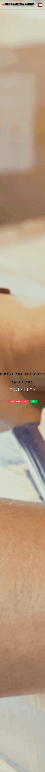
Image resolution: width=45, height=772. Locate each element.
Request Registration (18, 401)
